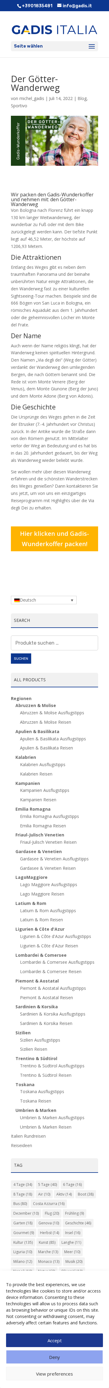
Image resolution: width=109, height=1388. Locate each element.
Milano (22, 1261)
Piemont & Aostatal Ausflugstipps (53, 988)
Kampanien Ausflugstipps (44, 790)
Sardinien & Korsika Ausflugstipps (52, 1014)
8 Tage (22, 1194)
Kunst (47, 1242)
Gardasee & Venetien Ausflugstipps (54, 859)
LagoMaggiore (31, 877)
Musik (73, 1261)
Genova (48, 1223)
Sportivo (19, 105)
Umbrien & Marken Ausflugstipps (52, 1117)
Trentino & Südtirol (36, 1058)
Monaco (48, 1261)
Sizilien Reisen (33, 1049)
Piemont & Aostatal (37, 981)
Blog (82, 98)
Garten (22, 1223)
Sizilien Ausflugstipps (40, 1040)
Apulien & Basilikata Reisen (46, 748)
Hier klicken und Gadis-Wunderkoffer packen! (54, 538)
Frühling (74, 1213)
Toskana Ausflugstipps (42, 1091)
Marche (48, 1251)
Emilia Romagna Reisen (43, 826)
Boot (86, 1194)
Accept (55, 1340)
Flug (52, 1213)
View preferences (54, 1374)
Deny (54, 1357)
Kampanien (27, 783)
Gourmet (23, 1232)
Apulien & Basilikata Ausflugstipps (53, 739)
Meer (72, 1251)
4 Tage (22, 1184)
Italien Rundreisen (28, 1136)
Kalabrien (25, 757)
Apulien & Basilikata (37, 731)
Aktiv (64, 1194)
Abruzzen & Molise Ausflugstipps (52, 713)
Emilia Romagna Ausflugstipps (49, 816)
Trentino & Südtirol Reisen (45, 1075)
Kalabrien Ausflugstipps (42, 764)
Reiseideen (21, 1145)
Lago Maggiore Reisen (42, 894)
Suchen (21, 658)
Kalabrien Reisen (36, 774)
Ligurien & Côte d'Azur (39, 929)
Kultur (23, 1242)
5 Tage (47, 1184)
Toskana (25, 1084)
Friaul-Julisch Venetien (39, 835)
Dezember (26, 1213)
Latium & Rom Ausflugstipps (48, 910)
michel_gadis (31, 98)
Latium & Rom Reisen (41, 920)
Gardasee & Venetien (38, 851)
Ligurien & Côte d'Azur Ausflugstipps (55, 936)
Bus (20, 1203)
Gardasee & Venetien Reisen (48, 868)
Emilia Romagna (33, 809)
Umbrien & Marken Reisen (45, 1127)
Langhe (71, 1242)
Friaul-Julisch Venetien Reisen (48, 842)
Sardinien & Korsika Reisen (46, 1023)
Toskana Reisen (35, 1101)
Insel (72, 1232)
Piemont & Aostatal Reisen (46, 997)
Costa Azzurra (48, 1203)
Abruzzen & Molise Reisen (45, 722)
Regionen (21, 698)
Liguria (22, 1251)
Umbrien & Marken (35, 1110)
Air (44, 1194)
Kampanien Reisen (38, 799)
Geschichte (78, 1223)
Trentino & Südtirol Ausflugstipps (52, 1066)
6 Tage (72, 1184)
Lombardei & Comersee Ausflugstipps (57, 962)
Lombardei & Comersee (41, 955)
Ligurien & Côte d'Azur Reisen (49, 946)
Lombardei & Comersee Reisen (50, 971)
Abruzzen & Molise (35, 705)
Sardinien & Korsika (36, 1006)
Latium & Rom (30, 903)
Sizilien (23, 1033)
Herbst (49, 1232)
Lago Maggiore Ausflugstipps (48, 884)
